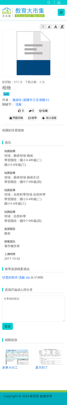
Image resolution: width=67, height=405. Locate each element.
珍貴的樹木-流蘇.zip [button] (16, 277)
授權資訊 (9, 241)
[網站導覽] (59, 2)
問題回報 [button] (18, 118)
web (6, 94)
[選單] (61, 12)
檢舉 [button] (34, 118)
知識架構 (9, 151)
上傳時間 (9, 254)
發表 (7, 326)
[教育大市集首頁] (23, 11)
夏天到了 (41, 367)
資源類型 (9, 229)
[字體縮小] (49, 26)
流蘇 (18, 104)
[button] (43, 111)
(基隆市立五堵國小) (36, 100)
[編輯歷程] (43, 27)
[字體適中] (55, 26)
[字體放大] (62, 26)
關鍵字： (8, 104)
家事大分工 (10, 367)
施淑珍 (17, 100)
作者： (7, 100)
